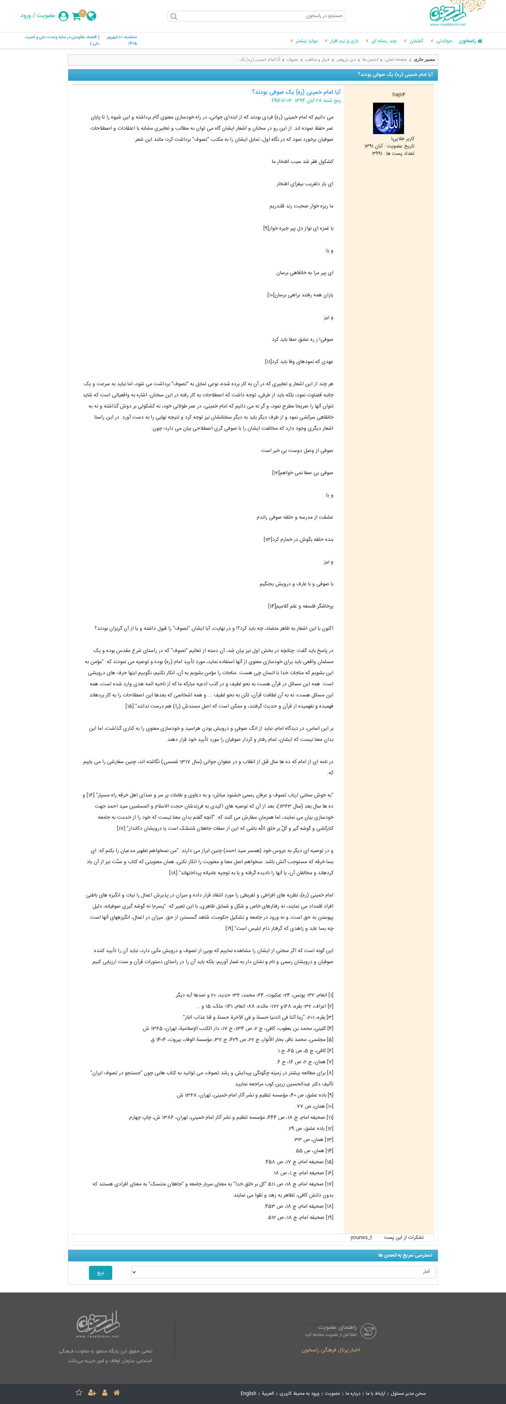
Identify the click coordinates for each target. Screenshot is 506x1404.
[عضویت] (92, 1393)
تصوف (292, 59)
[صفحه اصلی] (116, 1393)
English (248, 1394)
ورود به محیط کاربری (299, 1394)
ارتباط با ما (375, 1394)
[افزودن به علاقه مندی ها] (79, 1393)
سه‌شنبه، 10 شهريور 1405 (121, 40)
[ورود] (104, 1393)
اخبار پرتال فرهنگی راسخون (331, 1351)
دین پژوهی (346, 59)
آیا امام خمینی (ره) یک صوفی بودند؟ (296, 92)
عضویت (46, 15)
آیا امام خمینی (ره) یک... (258, 59)
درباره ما (353, 1394)
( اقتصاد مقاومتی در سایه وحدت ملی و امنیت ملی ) (62, 40)
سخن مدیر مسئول (408, 1394)
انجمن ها (370, 59)
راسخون (467, 41)
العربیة (268, 1394)
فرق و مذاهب (317, 59)
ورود (25, 15)
